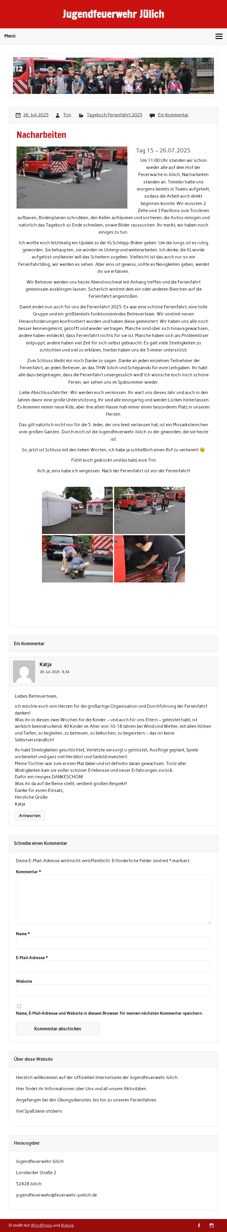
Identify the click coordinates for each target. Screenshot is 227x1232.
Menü (10, 36)
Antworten (29, 815)
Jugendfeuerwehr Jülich (113, 13)
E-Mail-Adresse (32, 958)
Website (24, 981)
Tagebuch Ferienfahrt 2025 (114, 115)
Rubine (67, 1225)
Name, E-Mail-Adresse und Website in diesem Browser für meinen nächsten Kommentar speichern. (109, 1013)
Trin (67, 115)
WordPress (41, 1225)
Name (23, 934)
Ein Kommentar (173, 115)
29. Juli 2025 (50, 672)
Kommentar (28, 872)
